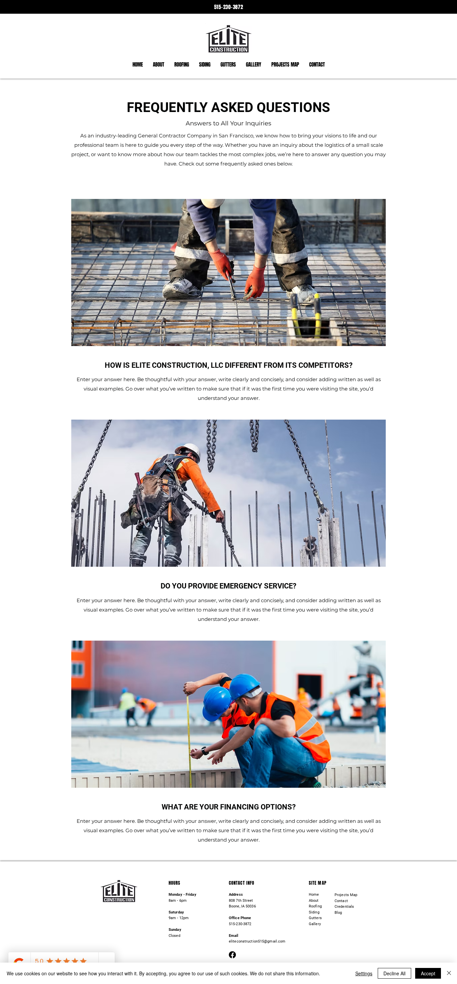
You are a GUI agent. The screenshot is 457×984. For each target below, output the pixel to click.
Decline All (394, 973)
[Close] (449, 973)
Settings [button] (363, 973)
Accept (428, 973)
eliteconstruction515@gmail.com (257, 941)
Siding (314, 912)
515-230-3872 (228, 7)
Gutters (315, 918)
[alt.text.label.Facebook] (232, 954)
